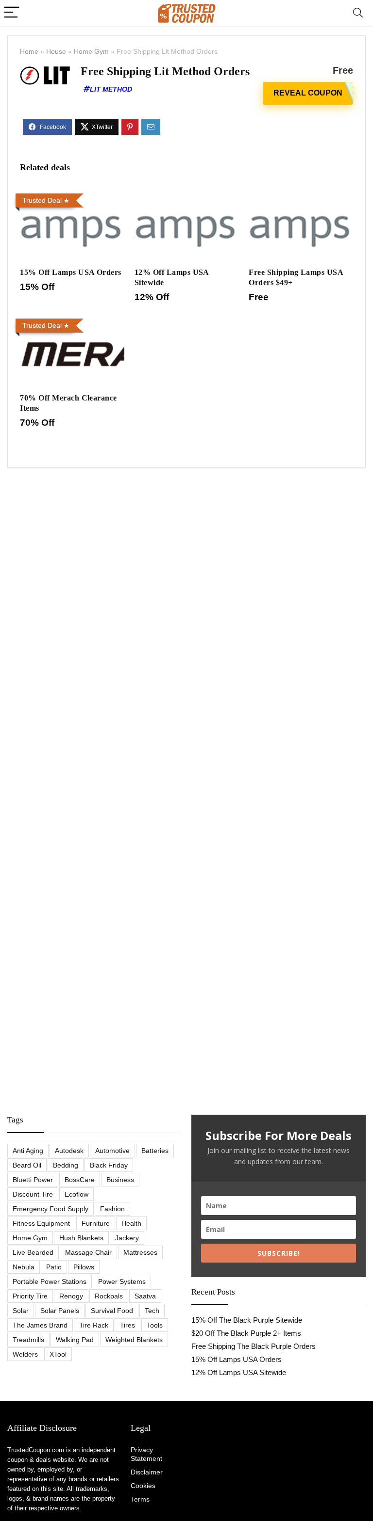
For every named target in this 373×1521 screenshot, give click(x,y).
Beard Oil (27, 1165)
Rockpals (109, 1296)
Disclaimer (147, 1472)
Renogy (71, 1296)
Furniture (96, 1223)
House (56, 51)
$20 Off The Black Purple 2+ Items (246, 1333)
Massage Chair (88, 1252)
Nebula (23, 1267)
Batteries (155, 1150)
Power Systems (122, 1281)
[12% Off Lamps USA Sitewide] (186, 196)
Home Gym (91, 51)
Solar (21, 1310)
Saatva (145, 1296)
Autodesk (69, 1150)
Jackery (127, 1238)
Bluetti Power (33, 1180)
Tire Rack (93, 1325)
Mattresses (140, 1252)
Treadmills (28, 1340)
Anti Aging (28, 1150)
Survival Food (112, 1310)
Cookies (143, 1485)
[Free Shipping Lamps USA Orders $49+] (301, 196)
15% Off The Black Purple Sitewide (246, 1320)
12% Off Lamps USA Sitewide (238, 1372)
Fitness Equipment (41, 1223)
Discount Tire (33, 1194)
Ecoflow (76, 1194)
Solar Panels (59, 1310)
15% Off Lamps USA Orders (70, 272)
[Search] (358, 13)
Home (29, 51)
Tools (155, 1325)
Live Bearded (33, 1252)
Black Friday (109, 1165)
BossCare (80, 1180)
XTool (58, 1354)
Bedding (65, 1165)
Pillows (83, 1267)
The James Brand (40, 1325)
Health (131, 1223)
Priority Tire (30, 1296)
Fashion (112, 1209)
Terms (140, 1499)
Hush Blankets (81, 1238)
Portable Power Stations (49, 1281)
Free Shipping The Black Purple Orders (253, 1346)
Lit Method (111, 89)
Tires (127, 1325)
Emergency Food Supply (50, 1209)
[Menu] (11, 13)
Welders (25, 1354)
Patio (54, 1267)
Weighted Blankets (134, 1340)
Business (120, 1180)
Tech (152, 1310)
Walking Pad (75, 1340)
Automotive (112, 1150)
